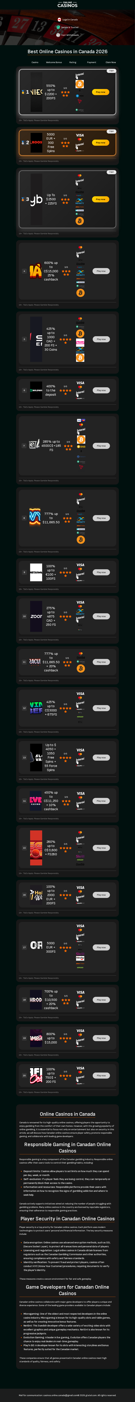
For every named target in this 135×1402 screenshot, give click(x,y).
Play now (100, 92)
